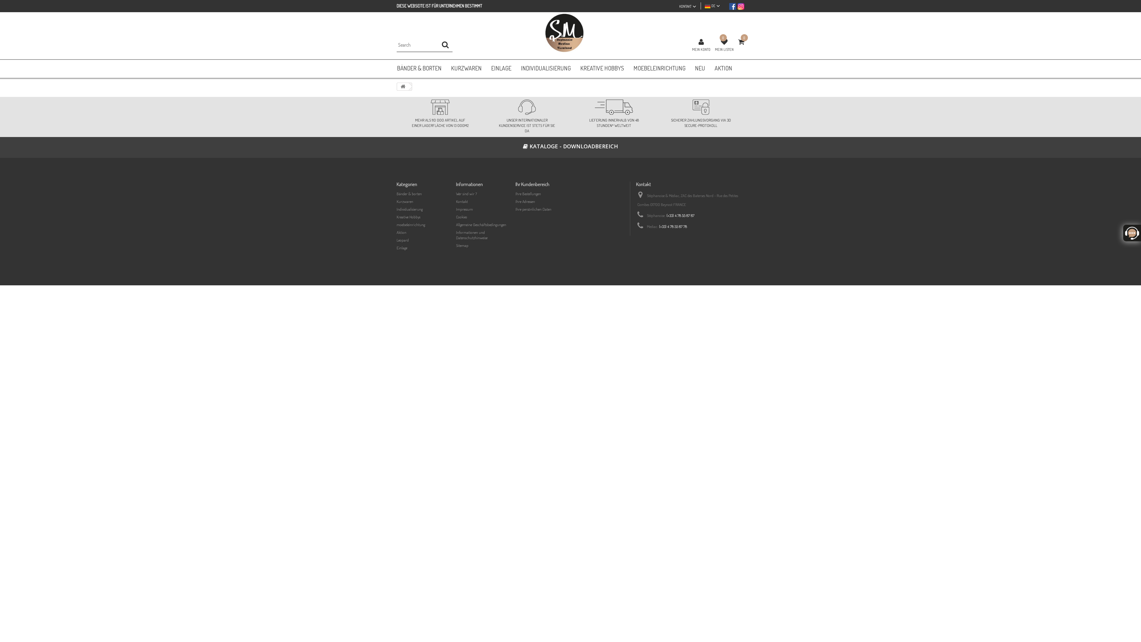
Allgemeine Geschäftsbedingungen (481, 224)
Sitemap (462, 245)
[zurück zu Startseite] (403, 86)
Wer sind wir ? (466, 193)
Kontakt (462, 201)
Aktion (401, 232)
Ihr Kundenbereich (532, 184)
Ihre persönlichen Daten (533, 209)
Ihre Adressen (525, 201)
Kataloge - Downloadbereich (573, 146)
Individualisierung (410, 209)
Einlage (402, 248)
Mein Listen (724, 49)
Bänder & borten (409, 193)
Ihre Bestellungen (528, 193)
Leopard (403, 240)
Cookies (461, 217)
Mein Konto (701, 49)
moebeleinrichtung (411, 224)
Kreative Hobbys (408, 217)
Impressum (464, 209)
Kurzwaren (405, 201)
